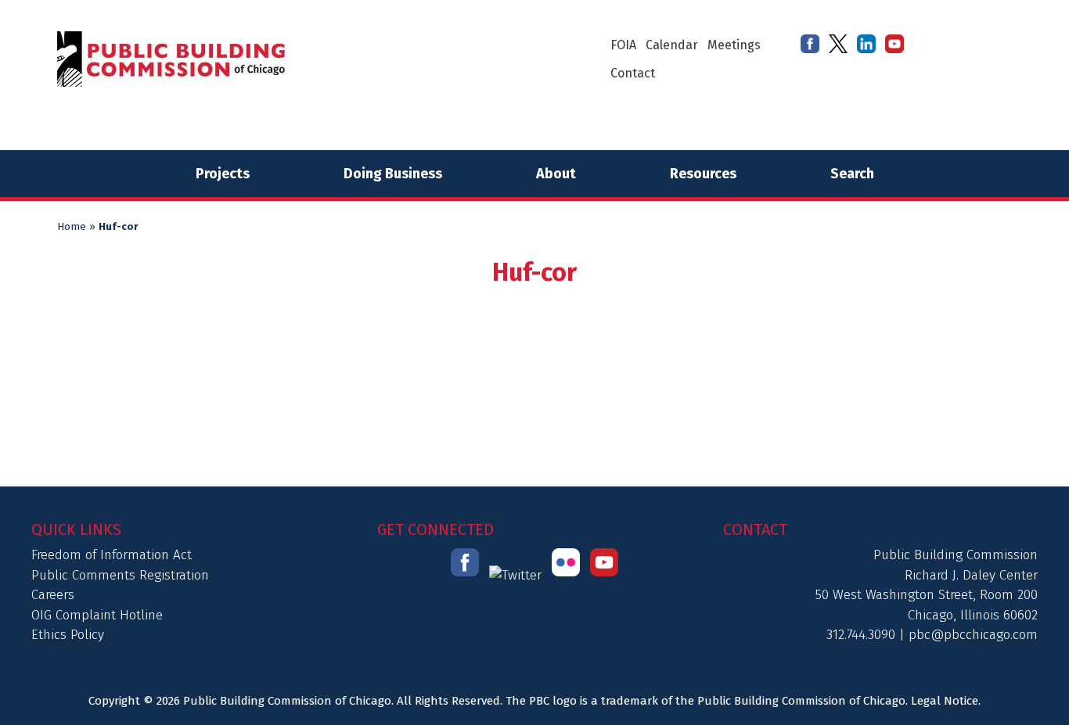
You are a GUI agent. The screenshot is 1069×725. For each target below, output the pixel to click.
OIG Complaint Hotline (97, 615)
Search (852, 173)
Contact (632, 73)
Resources (703, 173)
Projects (223, 173)
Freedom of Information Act (111, 555)
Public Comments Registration (120, 575)
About (556, 173)
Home (71, 227)
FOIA (623, 45)
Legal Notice (944, 701)
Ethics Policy (67, 634)
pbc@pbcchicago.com (973, 634)
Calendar (672, 45)
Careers (52, 595)
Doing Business (393, 173)
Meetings (734, 45)
